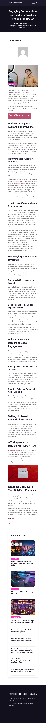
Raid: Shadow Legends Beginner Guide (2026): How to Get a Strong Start (21, 640)
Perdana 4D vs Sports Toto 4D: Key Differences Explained (22, 631)
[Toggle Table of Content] (26, 116)
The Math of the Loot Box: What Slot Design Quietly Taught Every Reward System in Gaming (22, 660)
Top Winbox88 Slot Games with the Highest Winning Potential (22, 621)
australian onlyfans (20, 183)
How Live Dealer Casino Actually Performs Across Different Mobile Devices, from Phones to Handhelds (22, 650)
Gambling (16, 617)
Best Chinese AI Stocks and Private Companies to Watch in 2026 (22, 563)
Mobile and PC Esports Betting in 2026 (22, 593)
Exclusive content (13, 450)
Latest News (12, 84)
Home (16, 24)
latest (16, 558)
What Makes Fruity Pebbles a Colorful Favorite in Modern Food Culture (22, 670)
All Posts (23, 24)
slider (13, 518)
